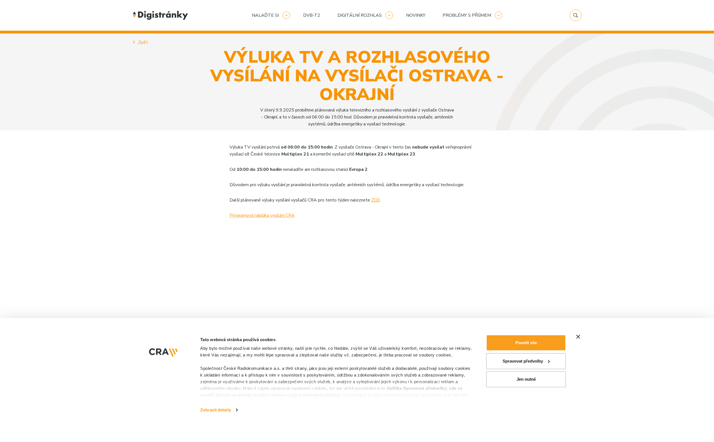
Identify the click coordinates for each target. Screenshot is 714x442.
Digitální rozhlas (359, 15)
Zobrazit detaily (215, 409)
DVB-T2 (311, 15)
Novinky (415, 15)
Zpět (143, 42)
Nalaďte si (265, 15)
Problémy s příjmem (467, 15)
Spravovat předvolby (523, 361)
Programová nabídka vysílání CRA (262, 215)
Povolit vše (526, 342)
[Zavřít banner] (578, 337)
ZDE (375, 200)
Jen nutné (526, 379)
